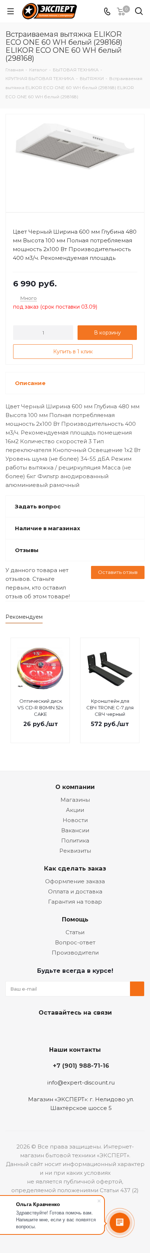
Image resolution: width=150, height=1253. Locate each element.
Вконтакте (46, 1029)
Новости (75, 820)
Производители (75, 952)
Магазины (75, 799)
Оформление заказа (75, 881)
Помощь (75, 919)
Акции (75, 809)
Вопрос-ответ (75, 942)
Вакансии (75, 830)
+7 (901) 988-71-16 (81, 1065)
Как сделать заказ (75, 868)
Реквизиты (75, 850)
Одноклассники (82, 1029)
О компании (75, 786)
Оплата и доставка (75, 891)
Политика (75, 840)
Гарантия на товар (75, 901)
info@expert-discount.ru (81, 1082)
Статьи (75, 932)
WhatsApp (100, 1029)
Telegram (64, 1029)
